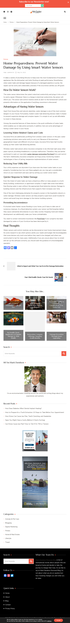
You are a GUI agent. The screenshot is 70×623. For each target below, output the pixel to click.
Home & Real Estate (12, 534)
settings (49, 621)
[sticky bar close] (68, 2)
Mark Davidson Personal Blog (46, 560)
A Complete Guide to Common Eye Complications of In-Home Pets (56, 304)
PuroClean (41, 219)
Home (7, 593)
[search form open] (64, 12)
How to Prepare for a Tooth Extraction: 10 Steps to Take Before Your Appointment (34, 412)
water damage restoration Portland (40, 154)
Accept (58, 620)
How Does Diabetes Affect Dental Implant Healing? (23, 408)
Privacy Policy (10, 609)
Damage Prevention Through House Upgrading (57, 336)
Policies (6, 59)
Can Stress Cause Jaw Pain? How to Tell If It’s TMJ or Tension (26, 424)
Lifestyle (8, 538)
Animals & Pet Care (12, 519)
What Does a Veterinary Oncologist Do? (13, 305)
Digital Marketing (11, 527)
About (7, 597)
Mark (5, 72)
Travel (7, 542)
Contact (8, 605)
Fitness (7, 531)
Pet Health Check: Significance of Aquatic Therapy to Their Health (13, 335)
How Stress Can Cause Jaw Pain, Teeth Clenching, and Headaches (28, 416)
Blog (7, 601)
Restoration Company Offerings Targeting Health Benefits (35, 336)
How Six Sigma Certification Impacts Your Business (35, 305)
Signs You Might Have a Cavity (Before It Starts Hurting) (25, 420)
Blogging (8, 523)
